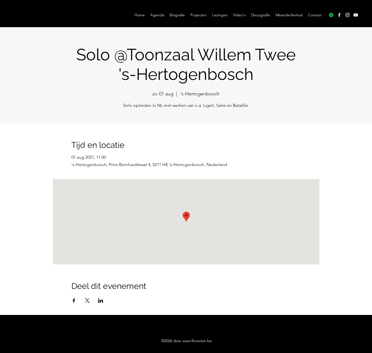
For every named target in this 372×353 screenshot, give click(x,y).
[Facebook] (339, 15)
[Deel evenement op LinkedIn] (100, 300)
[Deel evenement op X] (87, 300)
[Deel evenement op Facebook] (74, 300)
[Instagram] (347, 15)
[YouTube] (355, 15)
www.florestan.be (197, 340)
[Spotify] (331, 15)
